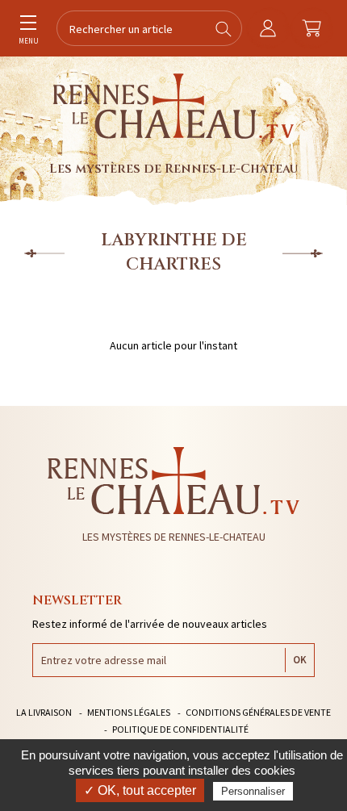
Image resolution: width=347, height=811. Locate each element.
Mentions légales (128, 712)
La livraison (44, 712)
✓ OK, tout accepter (140, 790)
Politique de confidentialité (180, 729)
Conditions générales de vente (258, 712)
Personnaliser (253, 791)
